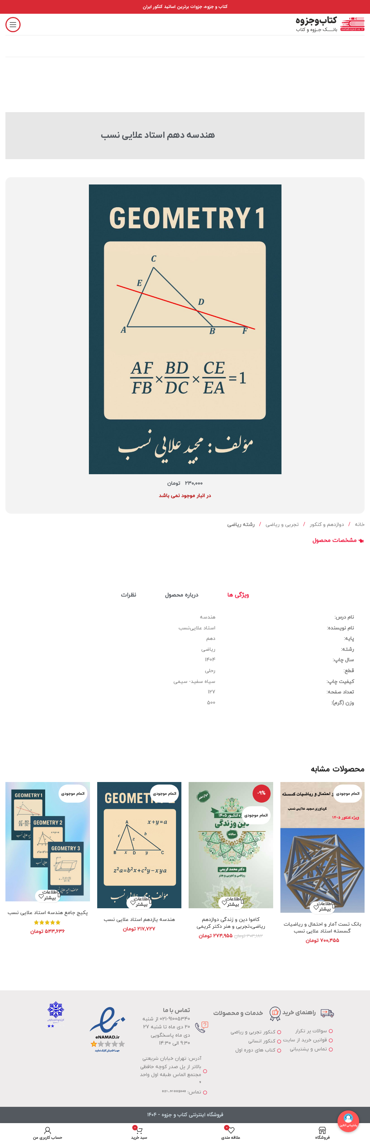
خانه (359, 524)
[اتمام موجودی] (322, 849)
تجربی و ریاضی (281, 524)
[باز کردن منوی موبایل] (13, 24)
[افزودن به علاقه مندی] (316, 907)
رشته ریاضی (241, 524)
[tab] (238, 595)
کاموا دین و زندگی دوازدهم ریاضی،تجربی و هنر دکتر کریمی (231, 923)
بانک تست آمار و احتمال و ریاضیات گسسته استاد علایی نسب (322, 928)
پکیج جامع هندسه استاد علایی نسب (48, 912)
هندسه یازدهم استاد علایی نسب (139, 919)
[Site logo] (330, 24)
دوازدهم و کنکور (326, 524)
